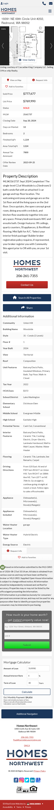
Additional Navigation (27, 713)
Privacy (28, 807)
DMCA (27, 745)
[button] (2, 45)
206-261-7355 (27, 276)
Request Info (41, 80)
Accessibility (8, 807)
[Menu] (50, 11)
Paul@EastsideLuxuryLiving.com (27, 740)
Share (29, 307)
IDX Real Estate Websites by (14, 804)
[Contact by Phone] (44, 3)
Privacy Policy (40, 771)
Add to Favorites (15, 86)
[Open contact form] (50, 3)
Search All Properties (29, 297)
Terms (18, 807)
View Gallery (29, 59)
